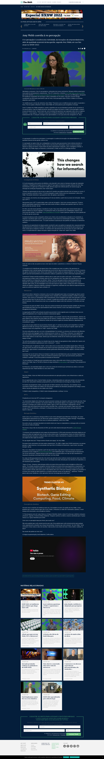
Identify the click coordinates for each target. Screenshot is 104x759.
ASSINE (76, 2)
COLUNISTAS (54, 2)
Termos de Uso (62, 132)
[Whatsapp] (84, 48)
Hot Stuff (23, 743)
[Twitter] (82, 48)
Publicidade (33, 746)
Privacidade (69, 132)
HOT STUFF (39, 2)
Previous (21, 26)
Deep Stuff (23, 745)
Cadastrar (78, 132)
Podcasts (23, 750)
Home (22, 6)
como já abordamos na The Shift (51, 212)
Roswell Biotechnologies (45, 451)
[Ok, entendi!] (102, 757)
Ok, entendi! (66, 757)
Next (82, 26)
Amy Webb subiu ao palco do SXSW (75, 93)
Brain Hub (23, 747)
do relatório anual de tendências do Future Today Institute (49, 95)
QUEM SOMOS (34, 743)
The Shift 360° (26, 6)
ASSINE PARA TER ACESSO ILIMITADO (45, 744)
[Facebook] (80, 48)
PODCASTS (59, 2)
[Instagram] (74, 747)
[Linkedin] (79, 48)
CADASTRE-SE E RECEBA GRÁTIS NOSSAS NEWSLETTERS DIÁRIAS (55, 746)
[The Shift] (26, 2)
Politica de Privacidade (74, 757)
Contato (32, 745)
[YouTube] (78, 747)
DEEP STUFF (44, 2)
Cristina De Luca (27, 48)
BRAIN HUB (49, 2)
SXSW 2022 (33, 6)
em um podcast (63, 362)
